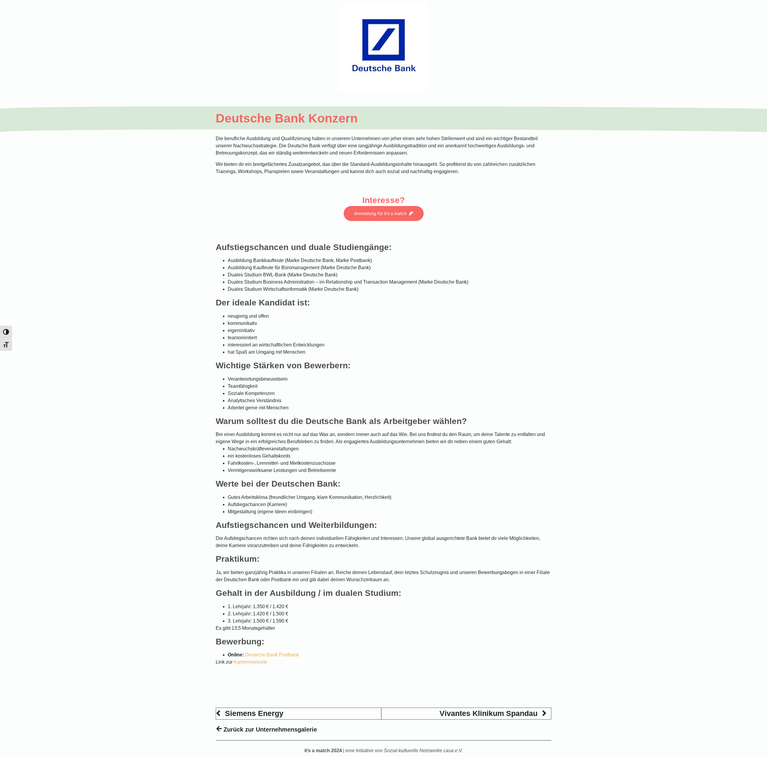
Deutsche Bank (261, 654)
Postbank (289, 654)
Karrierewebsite (250, 661)
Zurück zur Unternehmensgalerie (270, 729)
